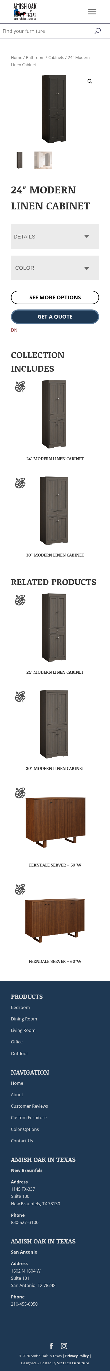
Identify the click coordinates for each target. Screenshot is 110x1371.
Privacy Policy (77, 1355)
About (17, 1095)
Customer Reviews (29, 1106)
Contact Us (22, 1141)
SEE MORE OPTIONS (55, 297)
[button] (90, 81)
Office (17, 1042)
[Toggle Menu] (92, 11)
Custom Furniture (29, 1117)
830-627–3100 (24, 1222)
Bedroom (20, 1007)
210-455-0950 (24, 1304)
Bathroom (35, 57)
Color (24, 268)
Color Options (25, 1129)
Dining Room (24, 1019)
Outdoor (19, 1053)
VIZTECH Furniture (73, 1363)
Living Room (23, 1030)
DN (14, 330)
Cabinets (56, 57)
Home (16, 57)
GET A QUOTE (55, 316)
